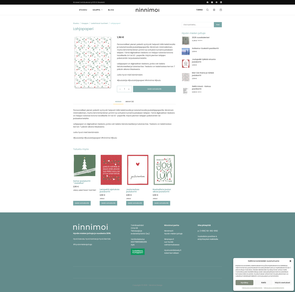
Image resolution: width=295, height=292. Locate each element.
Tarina (199, 9)
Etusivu (83, 10)
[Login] (214, 10)
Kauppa (96, 10)
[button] (290, 261)
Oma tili (134, 228)
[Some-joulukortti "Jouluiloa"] (84, 165)
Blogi (111, 10)
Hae (218, 24)
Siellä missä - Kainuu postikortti (201, 87)
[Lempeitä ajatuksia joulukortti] (111, 170)
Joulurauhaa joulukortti (132, 190)
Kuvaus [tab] (118, 102)
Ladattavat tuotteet (87, 190)
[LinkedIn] (221, 2)
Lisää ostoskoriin (154, 89)
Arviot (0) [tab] (129, 102)
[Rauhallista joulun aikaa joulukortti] (164, 170)
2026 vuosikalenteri (200, 37)
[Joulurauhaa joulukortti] (137, 170)
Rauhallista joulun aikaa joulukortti (162, 190)
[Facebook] (207, 2)
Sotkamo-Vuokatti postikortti (205, 48)
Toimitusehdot (137, 225)
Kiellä (263, 282)
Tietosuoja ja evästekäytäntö (252, 288)
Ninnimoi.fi (168, 231)
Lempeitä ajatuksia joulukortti (109, 190)
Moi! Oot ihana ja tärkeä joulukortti (203, 74)
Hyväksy (244, 282)
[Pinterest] (216, 2)
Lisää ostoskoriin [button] (82, 203)
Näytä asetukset (282, 282)
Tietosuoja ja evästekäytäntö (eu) (140, 232)
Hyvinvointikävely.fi (172, 250)
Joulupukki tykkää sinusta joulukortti (204, 60)
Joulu (75, 190)
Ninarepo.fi (169, 239)
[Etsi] (207, 10)
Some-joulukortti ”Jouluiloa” (81, 182)
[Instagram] (212, 2)
